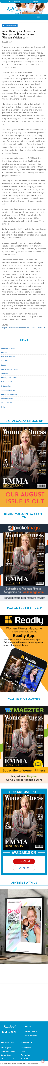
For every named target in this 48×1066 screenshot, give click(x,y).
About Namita (26, 1048)
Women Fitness (14, 10)
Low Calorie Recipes (8, 1051)
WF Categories (6, 1048)
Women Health (6, 403)
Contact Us (25, 1059)
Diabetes (4, 373)
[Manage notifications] (43, 1061)
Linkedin (9, 1032)
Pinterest (12, 1032)
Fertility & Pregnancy (9, 377)
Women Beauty (11, 25)
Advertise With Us (31, 1032)
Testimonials (25, 1055)
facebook (3, 1032)
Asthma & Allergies (8, 356)
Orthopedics (5, 386)
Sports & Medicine (8, 390)
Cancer (3, 365)
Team (23, 1051)
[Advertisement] (24, 976)
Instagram (15, 1032)
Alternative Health (8, 348)
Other (3, 407)
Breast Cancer (6, 361)
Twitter (6, 1032)
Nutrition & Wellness (9, 382)
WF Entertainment (7, 1059)
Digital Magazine (31, 1035)
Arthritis (4, 352)
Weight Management (9, 394)
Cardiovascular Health (9, 369)
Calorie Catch (6, 1055)
